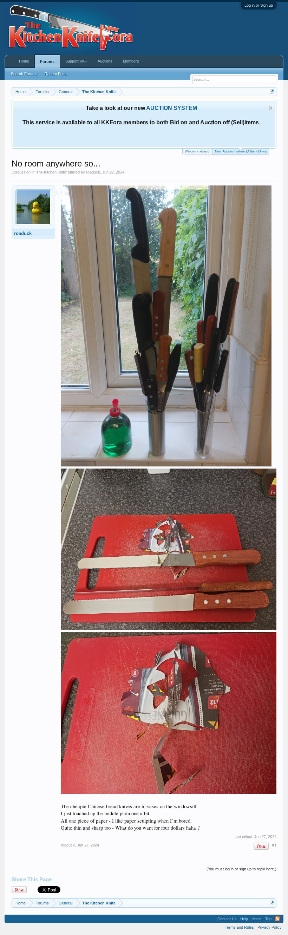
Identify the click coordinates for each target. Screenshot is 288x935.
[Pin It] (261, 846)
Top (268, 919)
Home (24, 61)
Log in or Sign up (258, 5)
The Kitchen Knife (51, 172)
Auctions (105, 61)
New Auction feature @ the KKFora (241, 151)
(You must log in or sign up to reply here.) (241, 869)
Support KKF (76, 61)
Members (131, 61)
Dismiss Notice (270, 108)
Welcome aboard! (197, 151)
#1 (274, 845)
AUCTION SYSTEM (171, 108)
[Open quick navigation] (272, 91)
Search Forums (24, 74)
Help (244, 919)
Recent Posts (56, 74)
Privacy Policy (269, 927)
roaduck (93, 172)
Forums (47, 61)
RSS (277, 918)
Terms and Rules (239, 927)
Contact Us (227, 919)
